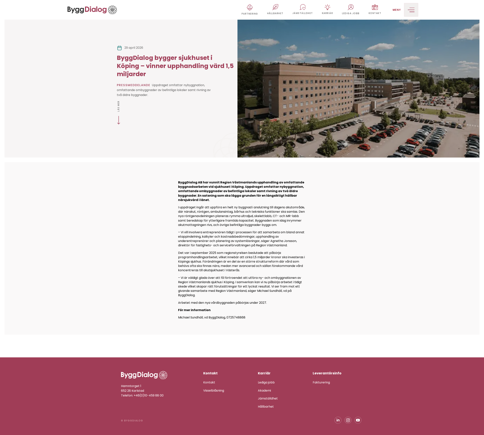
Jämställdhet (268, 398)
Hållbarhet (266, 406)
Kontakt (209, 382)
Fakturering (321, 382)
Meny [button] (397, 10)
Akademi (264, 390)
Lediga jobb (266, 382)
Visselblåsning (213, 390)
